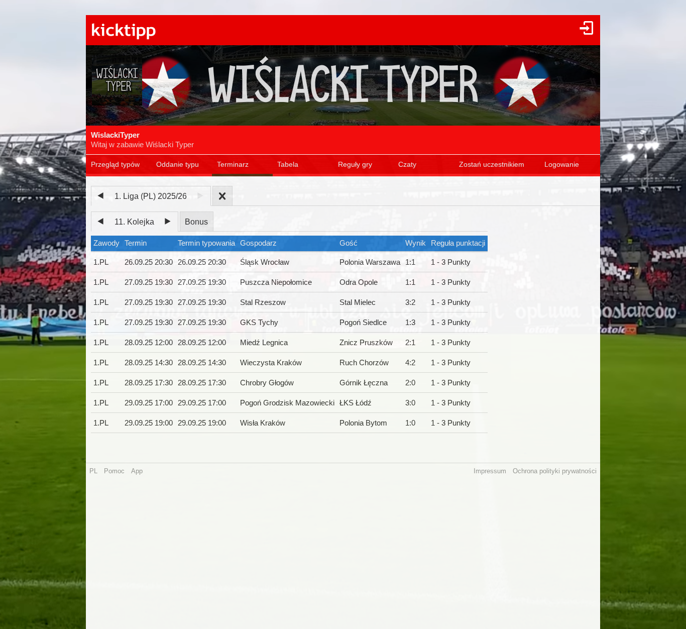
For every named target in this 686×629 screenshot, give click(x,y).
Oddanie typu (177, 164)
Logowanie (561, 164)
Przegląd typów (115, 164)
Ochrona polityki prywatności (555, 471)
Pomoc (114, 471)
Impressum (490, 471)
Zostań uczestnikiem (491, 164)
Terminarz (233, 164)
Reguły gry (355, 164)
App (137, 471)
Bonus (196, 222)
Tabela (287, 164)
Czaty (407, 164)
